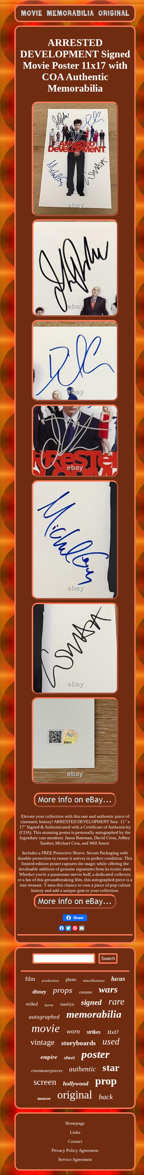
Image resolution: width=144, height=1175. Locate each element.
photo (71, 979)
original (74, 1094)
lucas (118, 978)
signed (91, 1002)
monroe (44, 1098)
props (62, 990)
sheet (69, 1057)
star (110, 1067)
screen (44, 1082)
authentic (82, 1069)
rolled (32, 1004)
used (111, 1041)
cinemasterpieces (46, 1070)
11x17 (113, 1032)
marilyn (67, 1004)
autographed (44, 1017)
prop (106, 1081)
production (50, 980)
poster (95, 1054)
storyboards (78, 1043)
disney (39, 992)
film (30, 978)
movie (45, 1028)
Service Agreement (75, 1159)
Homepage (75, 1123)
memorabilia (94, 1014)
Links (75, 1132)
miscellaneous (93, 980)
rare (116, 1001)
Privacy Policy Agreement (75, 1150)
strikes (93, 1032)
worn (73, 1031)
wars (108, 989)
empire (49, 1057)
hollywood (75, 1083)
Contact (75, 1141)
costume (85, 992)
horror (49, 1005)
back (106, 1096)
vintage (42, 1042)
